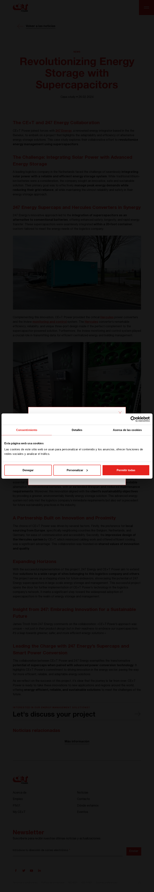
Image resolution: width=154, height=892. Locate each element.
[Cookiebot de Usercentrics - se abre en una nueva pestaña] (133, 419)
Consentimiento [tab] (26, 430)
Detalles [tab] (77, 430)
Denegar (28, 470)
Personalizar (75, 470)
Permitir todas (126, 470)
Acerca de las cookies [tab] (127, 430)
